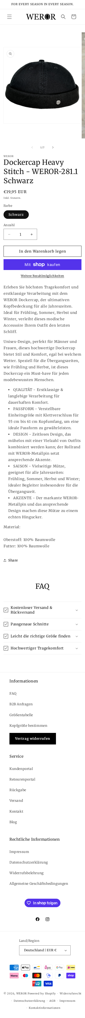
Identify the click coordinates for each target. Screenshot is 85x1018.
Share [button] (13, 560)
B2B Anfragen (21, 704)
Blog (13, 822)
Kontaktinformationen (44, 1008)
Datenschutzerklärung (28, 862)
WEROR (21, 993)
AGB (52, 1000)
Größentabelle (21, 715)
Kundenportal (21, 769)
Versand (16, 800)
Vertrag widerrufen (32, 738)
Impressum (19, 852)
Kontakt (16, 811)
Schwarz (16, 214)
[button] (9, 17)
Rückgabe (17, 790)
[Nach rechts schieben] (53, 147)
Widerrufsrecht (70, 993)
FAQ (13, 693)
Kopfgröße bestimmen (28, 725)
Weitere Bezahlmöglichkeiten (42, 276)
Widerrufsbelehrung (26, 873)
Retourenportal (22, 779)
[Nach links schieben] (32, 147)
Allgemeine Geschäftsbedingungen (38, 883)
